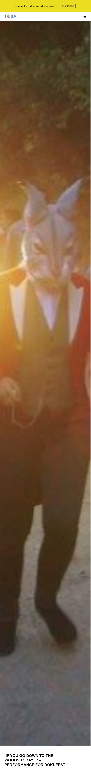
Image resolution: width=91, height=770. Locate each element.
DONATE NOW (68, 6)
